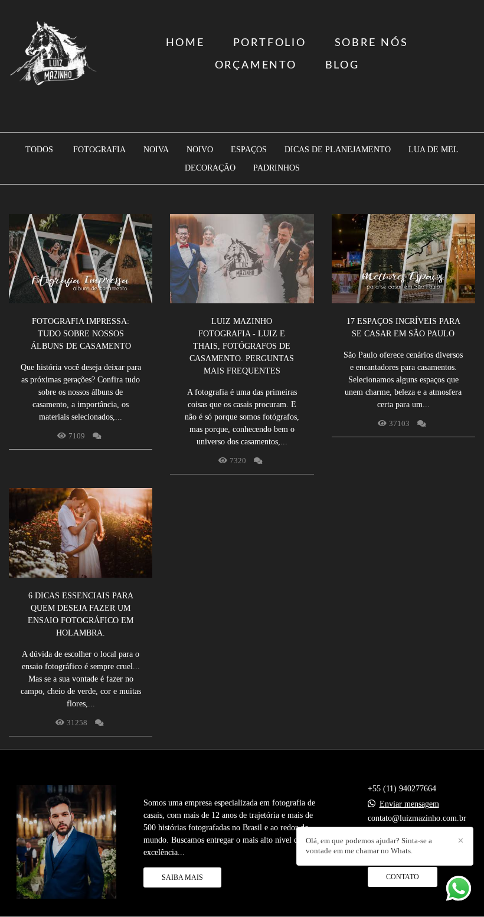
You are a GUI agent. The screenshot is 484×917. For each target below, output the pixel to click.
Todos (39, 150)
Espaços (249, 150)
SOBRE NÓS (371, 43)
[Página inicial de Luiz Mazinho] (54, 54)
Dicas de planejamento (337, 150)
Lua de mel (433, 150)
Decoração (210, 168)
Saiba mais (182, 877)
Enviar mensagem (409, 804)
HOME (185, 43)
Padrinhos (276, 168)
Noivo (200, 150)
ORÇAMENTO (256, 65)
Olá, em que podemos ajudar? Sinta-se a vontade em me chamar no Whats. (369, 845)
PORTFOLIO (269, 43)
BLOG (342, 65)
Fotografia (99, 150)
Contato (402, 877)
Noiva (156, 150)
